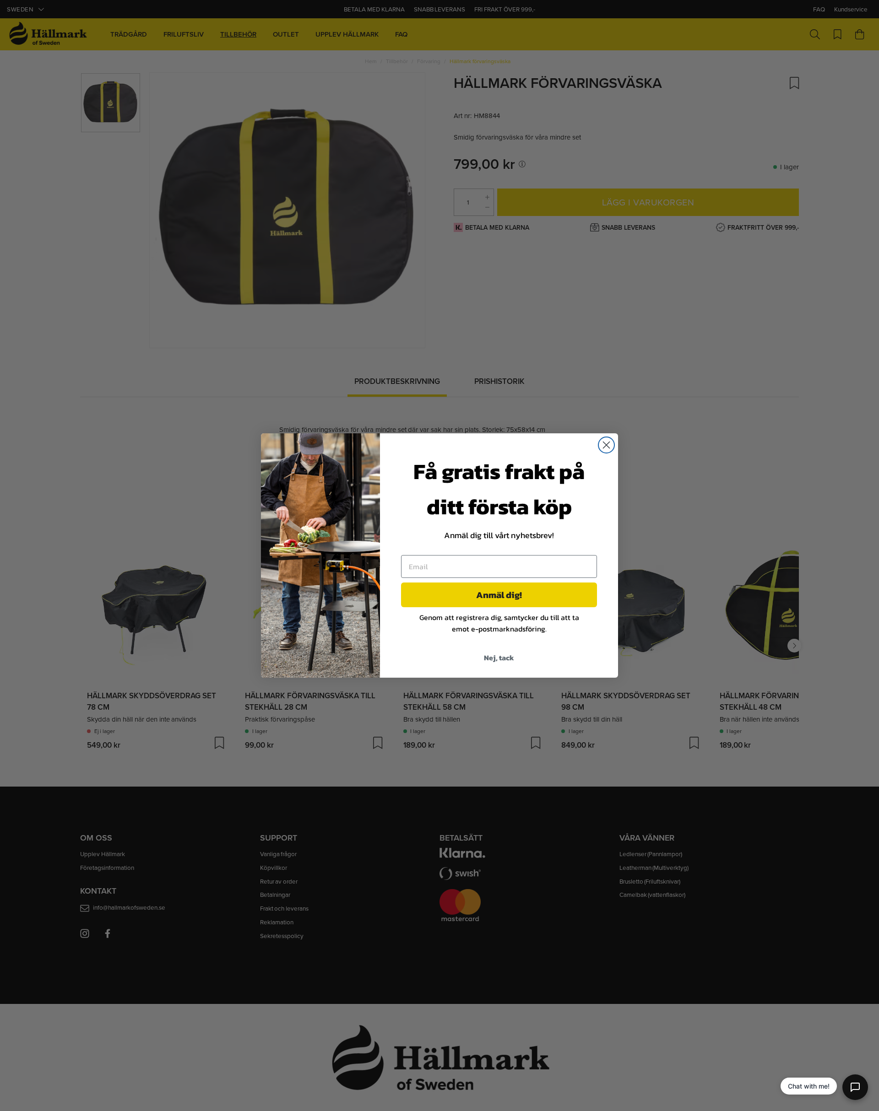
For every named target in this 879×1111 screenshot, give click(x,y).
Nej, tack (499, 657)
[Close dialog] (606, 445)
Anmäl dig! (499, 595)
